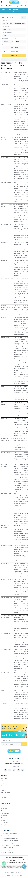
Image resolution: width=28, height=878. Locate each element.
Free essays (4, 797)
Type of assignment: (7, 32)
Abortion (3, 806)
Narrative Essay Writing (7, 843)
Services (3, 790)
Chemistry (3, 817)
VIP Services (4, 795)
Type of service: (6, 26)
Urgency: (17, 38)
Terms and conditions (10, 872)
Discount (3, 783)
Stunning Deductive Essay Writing (9, 840)
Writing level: (5, 38)
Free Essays (9, 9)
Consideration (4, 822)
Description (16, 9)
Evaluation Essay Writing (7, 850)
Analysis (3, 810)
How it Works (4, 778)
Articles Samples (5, 813)
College (3, 820)
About (2, 785)
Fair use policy (18, 875)
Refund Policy (10, 875)
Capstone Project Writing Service (9, 838)
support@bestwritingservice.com (14, 763)
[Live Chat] (24, 866)
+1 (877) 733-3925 (8, 6)
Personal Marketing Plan (7, 847)
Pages (3, 44)
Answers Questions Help (7, 836)
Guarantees (4, 788)
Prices (2, 781)
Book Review (4, 815)
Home (3, 9)
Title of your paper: (6, 20)
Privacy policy (19, 872)
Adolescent (4, 808)
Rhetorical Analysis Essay (7, 852)
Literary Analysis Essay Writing (9, 833)
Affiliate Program (5, 792)
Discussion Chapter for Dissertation (10, 845)
